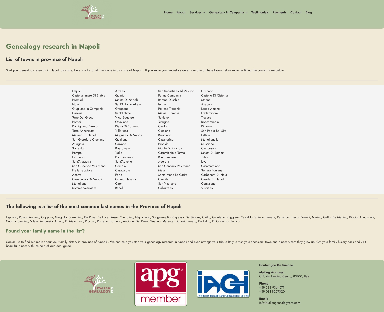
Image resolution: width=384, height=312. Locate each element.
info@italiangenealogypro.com (279, 302)
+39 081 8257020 (272, 291)
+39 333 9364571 (271, 287)
